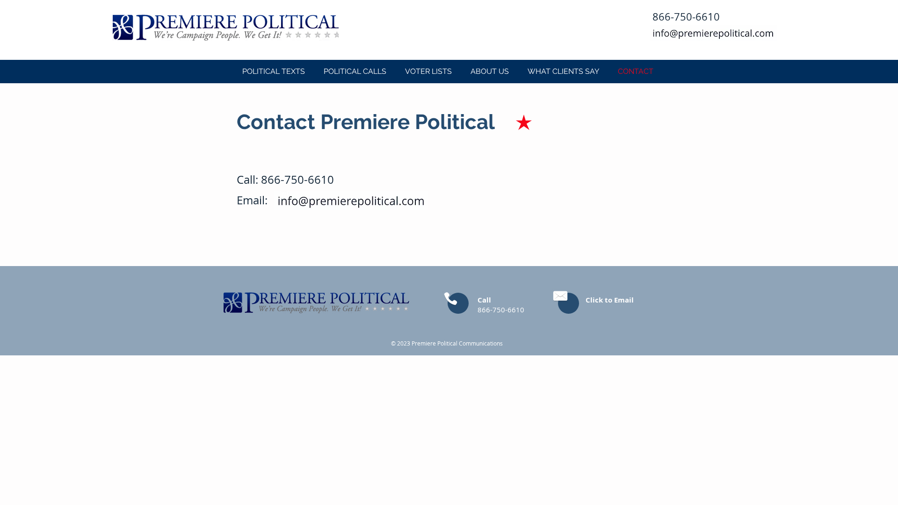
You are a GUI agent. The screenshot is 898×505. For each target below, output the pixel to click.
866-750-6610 (297, 179)
